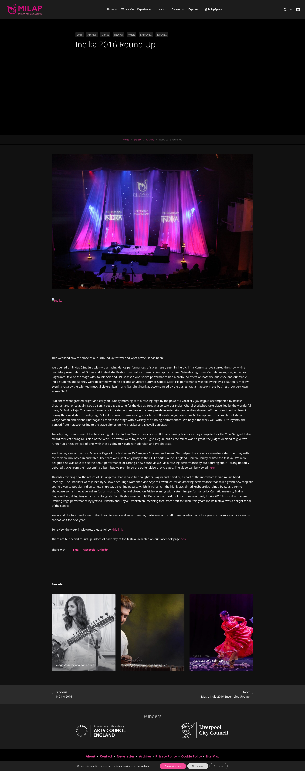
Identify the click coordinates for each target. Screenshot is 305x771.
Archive (92, 34)
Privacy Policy (166, 756)
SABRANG (146, 34)
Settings (218, 766)
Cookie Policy (191, 756)
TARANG (162, 34)
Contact (106, 756)
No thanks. (197, 766)
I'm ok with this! (173, 766)
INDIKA (118, 34)
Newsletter (126, 756)
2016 (79, 34)
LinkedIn (102, 549)
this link (117, 529)
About (90, 756)
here (212, 467)
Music (131, 34)
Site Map (212, 756)
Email (76, 549)
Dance (105, 34)
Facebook (89, 549)
